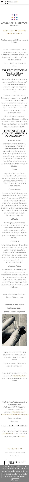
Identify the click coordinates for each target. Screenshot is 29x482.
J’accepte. (15, 480)
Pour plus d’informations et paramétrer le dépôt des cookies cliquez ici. (15, 475)
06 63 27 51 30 (17, 449)
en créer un (21, 436)
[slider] (15, 421)
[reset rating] (11, 421)
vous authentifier (7, 434)
